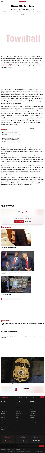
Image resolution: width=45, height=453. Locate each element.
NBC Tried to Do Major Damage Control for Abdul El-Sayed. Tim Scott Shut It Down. (18, 272)
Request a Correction (18, 449)
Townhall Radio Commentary (5, 427)
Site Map (23, 449)
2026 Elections (18, 404)
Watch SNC (32, 425)
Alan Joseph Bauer (33, 411)
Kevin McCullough (5, 295)
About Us (17, 420)
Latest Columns (3, 407)
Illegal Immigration (19, 413)
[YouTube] (26, 397)
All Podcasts (3, 429)
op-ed (10, 64)
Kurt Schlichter (4, 248)
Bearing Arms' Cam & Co (5, 425)
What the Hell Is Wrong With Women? (9, 247)
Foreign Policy (18, 411)
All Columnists (32, 415)
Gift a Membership (33, 422)
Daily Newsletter (32, 424)
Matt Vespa (3, 273)
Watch (2, 409)
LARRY (2, 420)
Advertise (17, 422)
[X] (19, 397)
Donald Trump (18, 407)
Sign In (34, 397)
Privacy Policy (9, 449)
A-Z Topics (18, 401)
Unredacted (3, 424)
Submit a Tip (18, 425)
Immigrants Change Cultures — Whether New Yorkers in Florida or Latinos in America (21, 336)
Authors (2, 415)
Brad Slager (32, 409)
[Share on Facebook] (27, 9)
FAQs (37, 397)
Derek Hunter (32, 405)
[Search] (43, 1)
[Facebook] (24, 397)
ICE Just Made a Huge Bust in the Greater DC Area (11, 383)
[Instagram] (22, 397)
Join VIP (41, 397)
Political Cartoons (4, 411)
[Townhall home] (5, 397)
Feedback (13, 449)
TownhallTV (3, 413)
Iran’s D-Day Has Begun (6, 294)
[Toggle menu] (2, 1)
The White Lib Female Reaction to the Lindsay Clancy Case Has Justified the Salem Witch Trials (22, 324)
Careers (17, 424)
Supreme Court (18, 415)
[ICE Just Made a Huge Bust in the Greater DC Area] (22, 370)
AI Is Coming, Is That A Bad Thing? (9, 331)
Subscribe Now (28, 221)
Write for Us (17, 427)
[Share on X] (22, 9)
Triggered (2, 422)
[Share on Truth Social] (24, 9)
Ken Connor (13, 9)
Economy (17, 409)
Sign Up (41, 446)
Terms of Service (3, 449)
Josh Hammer (32, 413)
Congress (17, 405)
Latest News (3, 405)
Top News (2, 404)
